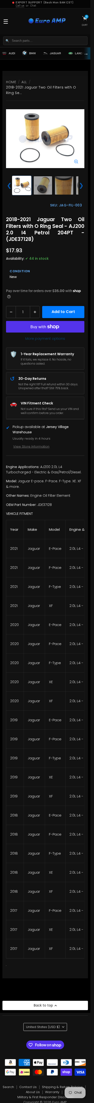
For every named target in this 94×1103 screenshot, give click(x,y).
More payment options (45, 338)
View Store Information (31, 446)
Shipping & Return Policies (62, 1087)
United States (43, 1027)
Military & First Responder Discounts (45, 1097)
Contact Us (28, 1087)
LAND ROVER (84, 53)
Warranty (52, 1092)
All (24, 82)
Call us (20, 5)
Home (11, 82)
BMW (32, 53)
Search (8, 1087)
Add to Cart (63, 311)
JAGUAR (55, 53)
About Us (33, 1092)
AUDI (12, 53)
